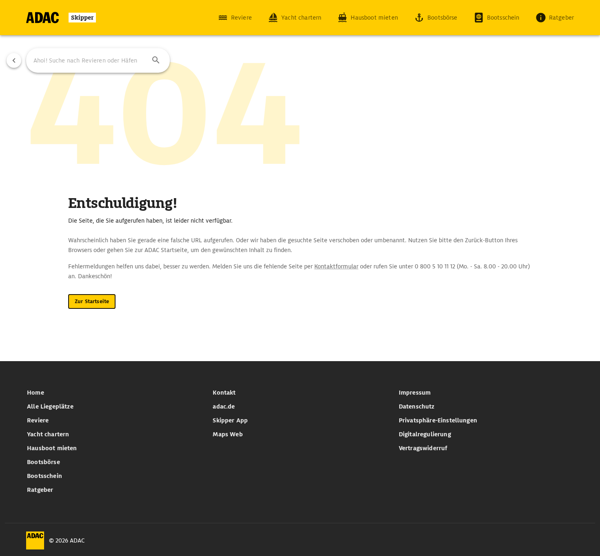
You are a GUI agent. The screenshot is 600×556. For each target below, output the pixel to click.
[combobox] (98, 60)
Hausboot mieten (52, 448)
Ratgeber (40, 489)
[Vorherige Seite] (14, 60)
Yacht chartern (48, 434)
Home (35, 392)
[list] (114, 441)
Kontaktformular (336, 266)
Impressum (415, 392)
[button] (156, 60)
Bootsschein (44, 476)
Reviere (38, 420)
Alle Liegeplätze (50, 406)
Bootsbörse (43, 462)
